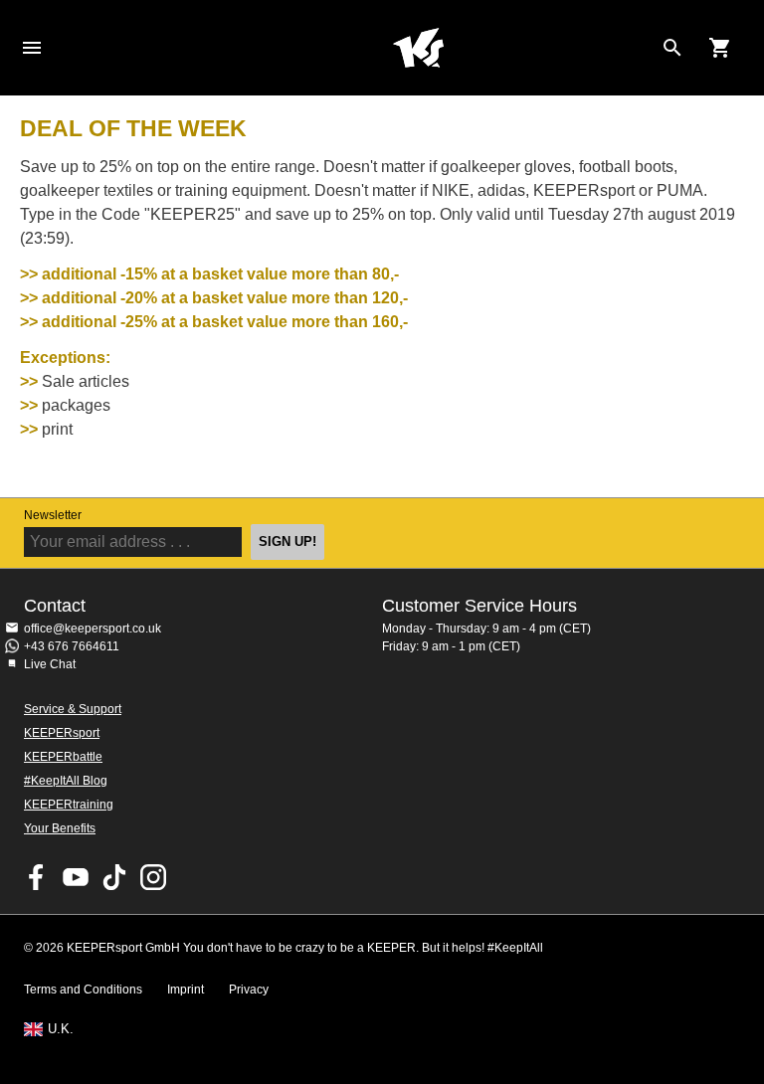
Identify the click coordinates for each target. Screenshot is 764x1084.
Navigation (32, 48)
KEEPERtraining (68, 805)
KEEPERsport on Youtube (76, 877)
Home (418, 48)
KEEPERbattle (63, 757)
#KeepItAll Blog (65, 781)
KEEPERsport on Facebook (37, 877)
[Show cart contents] (720, 48)
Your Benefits (60, 828)
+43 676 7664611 (71, 646)
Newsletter (53, 515)
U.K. (61, 1029)
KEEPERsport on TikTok (114, 877)
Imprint (185, 989)
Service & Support (72, 709)
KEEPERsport (61, 733)
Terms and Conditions (83, 989)
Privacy (249, 989)
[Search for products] (672, 48)
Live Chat (50, 664)
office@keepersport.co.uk (92, 628)
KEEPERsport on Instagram (153, 877)
